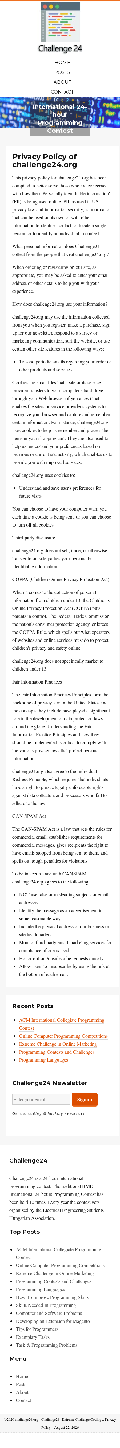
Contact (62, 92)
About (62, 82)
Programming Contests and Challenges (56, 1051)
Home (62, 62)
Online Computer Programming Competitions (63, 1035)
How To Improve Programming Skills (52, 1297)
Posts (62, 72)
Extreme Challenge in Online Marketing (58, 1043)
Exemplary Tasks (33, 1337)
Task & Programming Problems (46, 1345)
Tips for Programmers (37, 1329)
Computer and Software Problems (49, 1313)
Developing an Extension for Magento (53, 1321)
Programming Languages (43, 1059)
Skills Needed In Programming (46, 1305)
